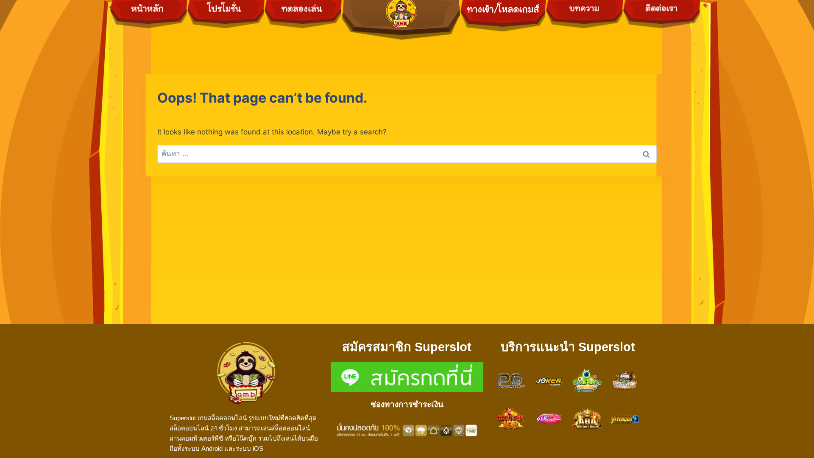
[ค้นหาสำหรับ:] (407, 153)
